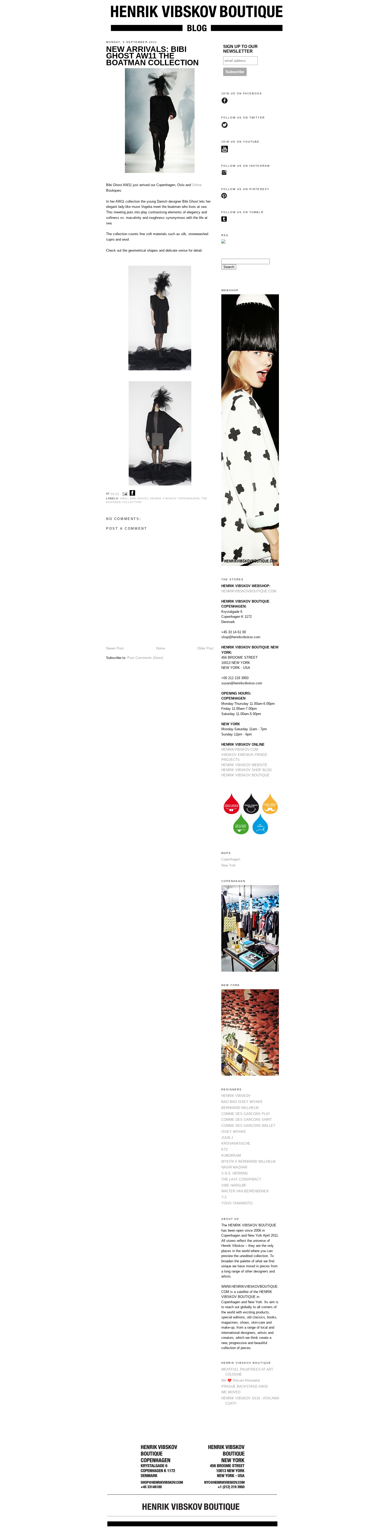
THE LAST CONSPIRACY (241, 1179)
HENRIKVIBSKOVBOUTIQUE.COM (248, 591)
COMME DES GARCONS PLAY (245, 1114)
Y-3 (223, 1197)
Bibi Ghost (139, 498)
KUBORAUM (231, 1155)
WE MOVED (230, 1392)
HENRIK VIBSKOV (236, 1096)
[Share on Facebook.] (132, 493)
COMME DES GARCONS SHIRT (246, 1120)
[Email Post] (124, 493)
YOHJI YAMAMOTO (236, 1203)
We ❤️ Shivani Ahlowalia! (240, 1380)
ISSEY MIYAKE (233, 1132)
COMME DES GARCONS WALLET (248, 1126)
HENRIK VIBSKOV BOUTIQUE (245, 775)
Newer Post (115, 648)
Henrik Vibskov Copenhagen (174, 498)
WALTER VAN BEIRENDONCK (245, 1191)
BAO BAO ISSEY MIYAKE (242, 1102)
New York (228, 865)
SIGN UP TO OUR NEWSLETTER (240, 48)
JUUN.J (227, 1138)
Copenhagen (230, 859)
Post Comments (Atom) (145, 658)
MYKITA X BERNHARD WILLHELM (248, 1161)
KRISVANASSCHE (235, 1143)
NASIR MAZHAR (234, 1167)
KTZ (224, 1149)
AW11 (124, 498)
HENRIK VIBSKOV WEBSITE (244, 765)
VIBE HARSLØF (233, 1185)
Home (160, 648)
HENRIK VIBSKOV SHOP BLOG (246, 770)
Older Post (205, 648)
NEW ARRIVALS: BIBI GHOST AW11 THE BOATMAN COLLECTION (152, 56)
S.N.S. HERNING (234, 1173)
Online (197, 185)
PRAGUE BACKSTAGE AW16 (244, 1386)
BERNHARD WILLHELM (239, 1108)
